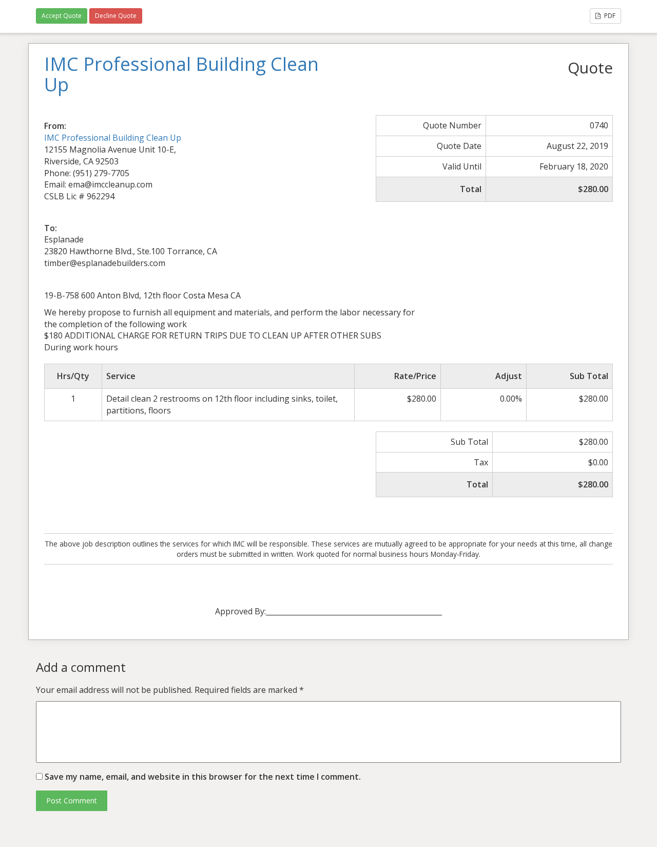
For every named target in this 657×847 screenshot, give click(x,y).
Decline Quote (116, 15)
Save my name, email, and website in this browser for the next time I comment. (203, 776)
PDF (609, 15)
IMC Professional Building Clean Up (112, 137)
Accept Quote (62, 15)
